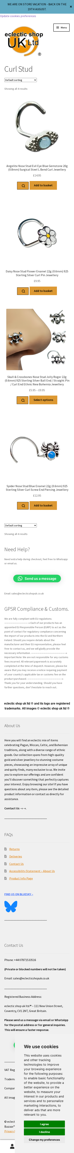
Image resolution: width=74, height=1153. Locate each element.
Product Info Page (21, 878)
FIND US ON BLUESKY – (18, 894)
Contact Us (16, 864)
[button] (37, 578)
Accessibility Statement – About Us (32, 871)
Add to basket (43, 185)
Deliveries (15, 856)
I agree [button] (44, 1124)
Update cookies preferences (18, 16)
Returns (14, 849)
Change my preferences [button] (44, 1139)
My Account (12, 1146)
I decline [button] (44, 1131)
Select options (43, 400)
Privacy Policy (13, 1131)
